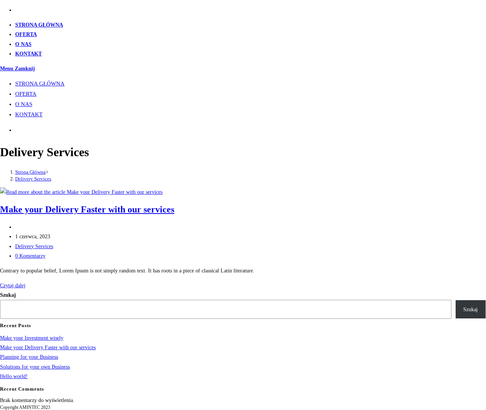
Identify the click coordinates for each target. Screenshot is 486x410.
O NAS (23, 104)
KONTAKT (29, 114)
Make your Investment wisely (31, 338)
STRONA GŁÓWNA (40, 84)
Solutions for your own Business (35, 367)
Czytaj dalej (12, 285)
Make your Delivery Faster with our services (87, 209)
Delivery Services (33, 179)
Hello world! (14, 376)
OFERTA (25, 94)
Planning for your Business (29, 357)
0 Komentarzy (30, 256)
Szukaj (8, 295)
